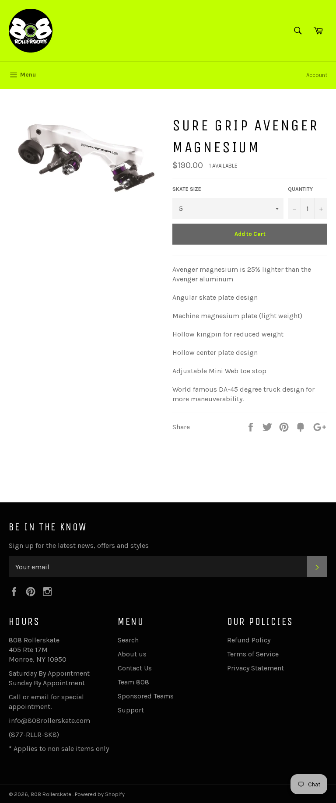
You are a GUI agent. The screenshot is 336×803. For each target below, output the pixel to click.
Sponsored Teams (146, 696)
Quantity (300, 189)
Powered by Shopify (100, 794)
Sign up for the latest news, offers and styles (79, 545)
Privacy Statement (255, 668)
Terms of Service (253, 654)
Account (316, 75)
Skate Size (186, 189)
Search (128, 640)
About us (132, 654)
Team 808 (133, 682)
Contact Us (135, 668)
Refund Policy (248, 640)
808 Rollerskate (52, 794)
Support (131, 710)
